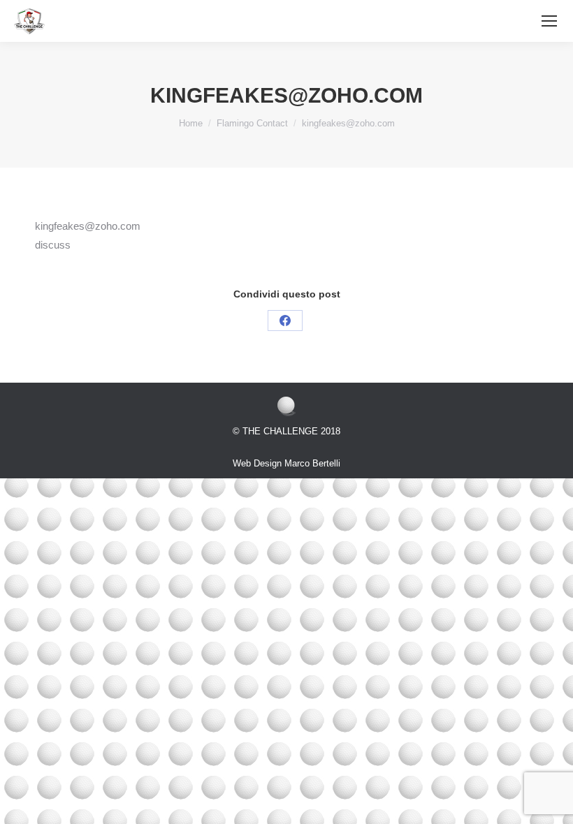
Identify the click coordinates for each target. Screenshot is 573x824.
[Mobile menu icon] (549, 21)
